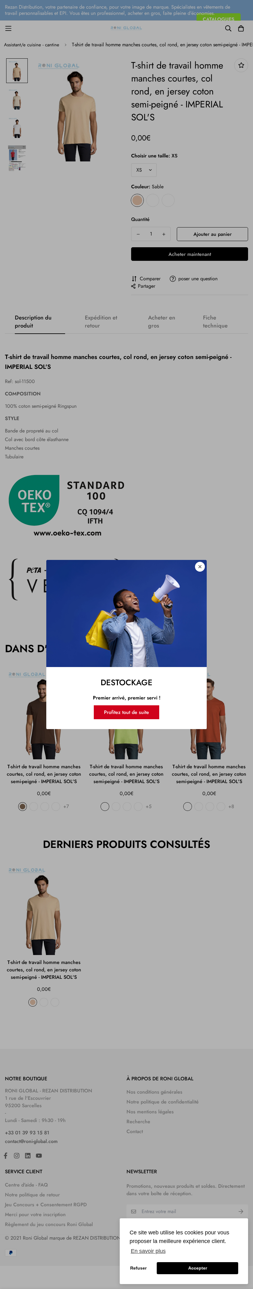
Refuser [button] (138, 1268)
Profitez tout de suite (126, 712)
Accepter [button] (197, 1268)
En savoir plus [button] (148, 1251)
